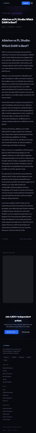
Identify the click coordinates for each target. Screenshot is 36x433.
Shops (4, 379)
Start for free (11, 332)
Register (25, 3)
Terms (4, 430)
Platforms (5, 395)
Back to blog (7, 13)
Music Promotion (7, 373)
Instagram (21, 357)
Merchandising (7, 376)
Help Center (6, 414)
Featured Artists (7, 408)
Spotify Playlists (7, 382)
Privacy (9, 430)
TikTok (5, 360)
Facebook (6, 357)
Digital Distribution (8, 368)
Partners (5, 401)
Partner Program (7, 411)
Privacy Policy (6, 419)
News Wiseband (17, 13)
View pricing (25, 332)
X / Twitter (14, 357)
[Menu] (31, 3)
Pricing (5, 371)
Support (15, 430)
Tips (4, 389)
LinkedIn (28, 357)
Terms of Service (7, 417)
